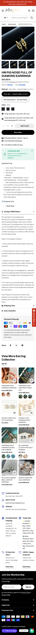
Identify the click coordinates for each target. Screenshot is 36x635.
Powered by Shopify (18, 626)
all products (12, 24)
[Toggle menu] (3, 10)
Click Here (10, 206)
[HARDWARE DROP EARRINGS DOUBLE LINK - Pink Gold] (21, 397)
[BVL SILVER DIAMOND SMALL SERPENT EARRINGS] (9, 468)
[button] (34, 317)
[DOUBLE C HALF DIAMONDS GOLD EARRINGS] (26, 408)
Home (4, 24)
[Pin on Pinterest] (22, 345)
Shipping (12, 82)
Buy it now (18, 132)
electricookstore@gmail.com (15, 503)
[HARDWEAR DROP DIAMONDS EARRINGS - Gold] (4, 394)
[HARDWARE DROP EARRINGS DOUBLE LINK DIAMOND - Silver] (13, 456)
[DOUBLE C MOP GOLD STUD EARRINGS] (9, 408)
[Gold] (3, 109)
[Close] (32, 150)
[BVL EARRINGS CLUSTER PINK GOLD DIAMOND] (26, 435)
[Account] (29, 10)
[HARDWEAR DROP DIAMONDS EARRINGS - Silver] (8, 394)
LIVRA (9, 626)
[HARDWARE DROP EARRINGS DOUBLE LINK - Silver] (30, 397)
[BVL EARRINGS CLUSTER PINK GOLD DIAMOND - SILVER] (25, 456)
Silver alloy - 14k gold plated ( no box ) (16, 94)
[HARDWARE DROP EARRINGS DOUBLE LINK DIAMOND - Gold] (8, 456)
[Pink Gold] (8, 109)
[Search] (31, 17)
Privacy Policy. (6, 595)
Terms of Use (26, 592)
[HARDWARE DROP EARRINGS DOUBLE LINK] (26, 375)
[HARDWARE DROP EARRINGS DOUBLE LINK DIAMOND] (9, 435)
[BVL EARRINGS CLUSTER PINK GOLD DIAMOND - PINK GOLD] (21, 456)
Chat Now (10, 157)
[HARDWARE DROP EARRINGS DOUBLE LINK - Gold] (25, 397)
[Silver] (12, 109)
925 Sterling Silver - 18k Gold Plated (15, 99)
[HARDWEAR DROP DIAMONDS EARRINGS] (9, 375)
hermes (10, 85)
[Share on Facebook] (10, 345)
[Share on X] (16, 345)
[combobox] (18, 17)
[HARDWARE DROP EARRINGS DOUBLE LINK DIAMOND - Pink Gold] (4, 456)
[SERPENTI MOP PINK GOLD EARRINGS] (26, 468)
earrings (22, 85)
